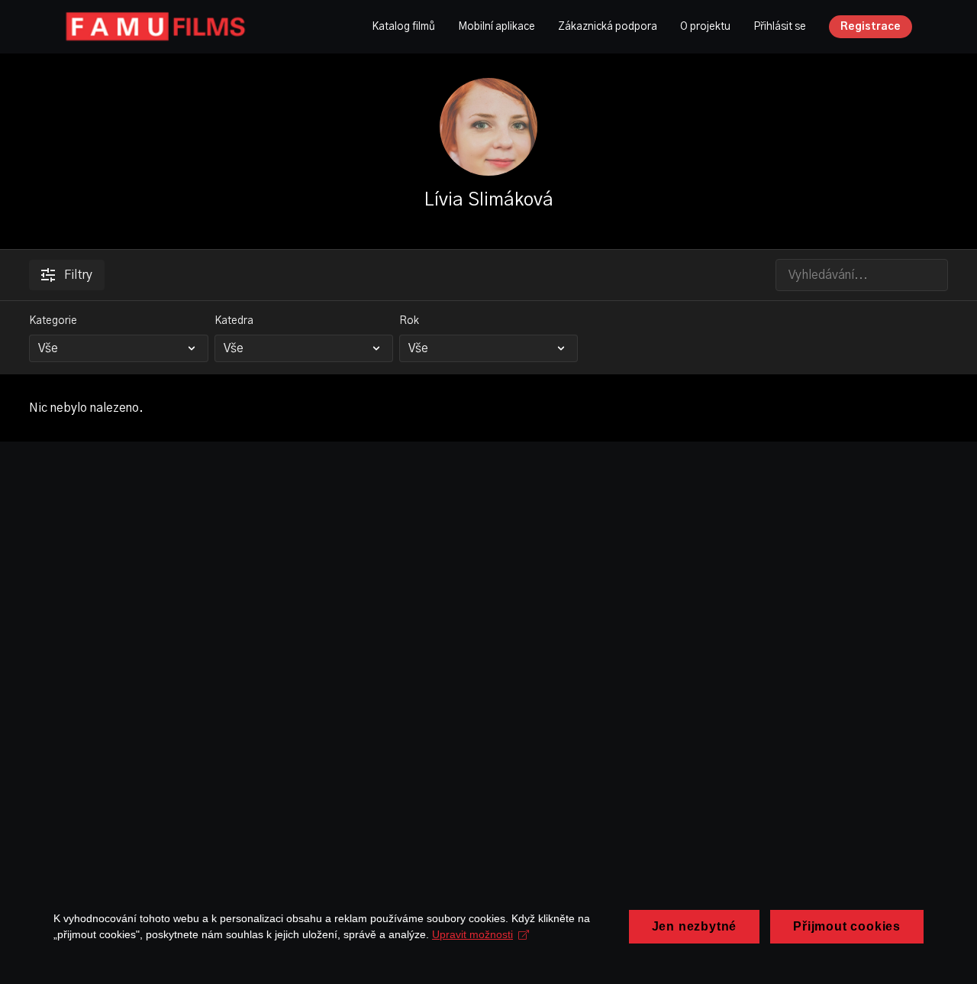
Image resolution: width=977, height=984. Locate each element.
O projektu (705, 26)
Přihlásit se (779, 26)
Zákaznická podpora (607, 26)
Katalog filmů (403, 26)
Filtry (78, 275)
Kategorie (53, 321)
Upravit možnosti (472, 934)
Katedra (233, 321)
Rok (409, 321)
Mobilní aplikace (496, 26)
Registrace (870, 26)
